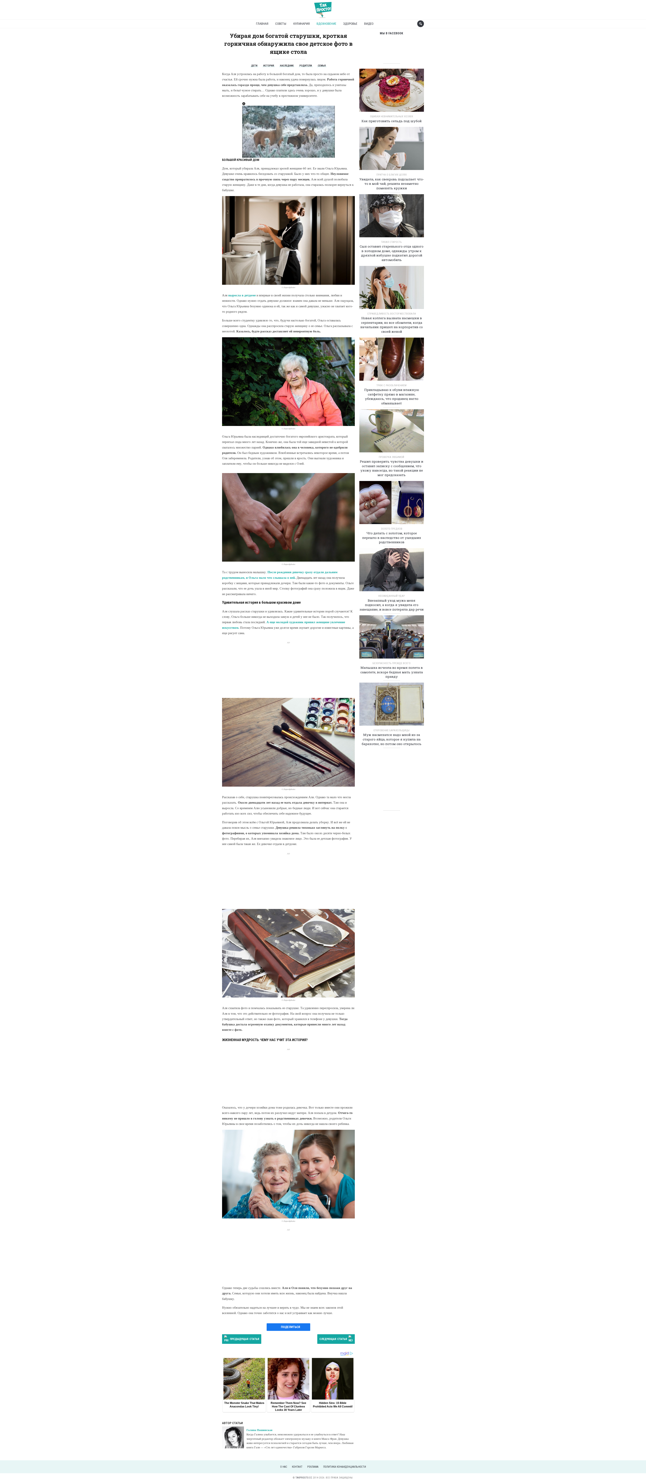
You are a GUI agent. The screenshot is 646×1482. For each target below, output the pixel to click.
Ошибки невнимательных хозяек (391, 116)
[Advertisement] (288, 667)
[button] (243, 103)
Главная (262, 24)
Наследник (287, 65)
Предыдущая (244, 1339)
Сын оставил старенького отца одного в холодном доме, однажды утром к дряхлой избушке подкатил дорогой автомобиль (391, 253)
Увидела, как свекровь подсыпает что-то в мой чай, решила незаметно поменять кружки (391, 183)
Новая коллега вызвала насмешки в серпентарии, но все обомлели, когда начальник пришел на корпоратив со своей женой (391, 325)
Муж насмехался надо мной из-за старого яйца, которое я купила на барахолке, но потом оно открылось (391, 739)
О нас (283, 1466)
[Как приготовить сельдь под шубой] (391, 91)
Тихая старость (391, 242)
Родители (305, 65)
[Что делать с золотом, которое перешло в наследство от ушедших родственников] (391, 504)
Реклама (312, 1466)
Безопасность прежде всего (392, 663)
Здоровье (350, 24)
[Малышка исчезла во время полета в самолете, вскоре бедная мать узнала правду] (391, 638)
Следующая (333, 1339)
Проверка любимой (391, 457)
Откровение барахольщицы (391, 730)
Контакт (297, 1466)
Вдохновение (326, 24)
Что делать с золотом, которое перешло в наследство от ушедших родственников (391, 537)
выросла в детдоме (242, 295)
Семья (322, 65)
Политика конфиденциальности (344, 1466)
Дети (254, 65)
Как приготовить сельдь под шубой (392, 121)
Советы (280, 24)
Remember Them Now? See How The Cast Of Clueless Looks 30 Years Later (288, 1406)
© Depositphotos (288, 287)
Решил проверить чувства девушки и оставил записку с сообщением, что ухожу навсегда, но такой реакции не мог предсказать (391, 468)
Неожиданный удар (391, 595)
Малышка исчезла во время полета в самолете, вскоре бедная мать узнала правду (391, 672)
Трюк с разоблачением (391, 385)
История (268, 65)
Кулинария (301, 24)
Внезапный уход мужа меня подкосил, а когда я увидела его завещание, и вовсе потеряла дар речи (392, 604)
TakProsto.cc (304, 1477)
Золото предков (391, 528)
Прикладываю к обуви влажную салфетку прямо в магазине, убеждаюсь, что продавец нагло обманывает (391, 396)
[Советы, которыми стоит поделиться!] (323, 8)
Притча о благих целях (391, 174)
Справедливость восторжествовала (391, 313)
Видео (368, 24)
